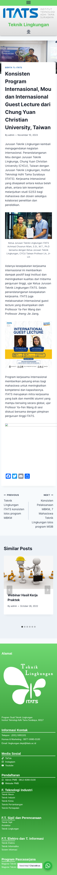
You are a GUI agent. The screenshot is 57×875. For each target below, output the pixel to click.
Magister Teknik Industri (13, 864)
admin (11, 135)
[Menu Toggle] (28, 2)
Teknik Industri (8, 797)
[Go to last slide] (9, 590)
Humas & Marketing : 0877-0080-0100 (21, 739)
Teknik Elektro (8, 843)
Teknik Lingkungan (28, 24)
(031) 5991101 (18, 735)
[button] (28, 31)
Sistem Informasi (9, 849)
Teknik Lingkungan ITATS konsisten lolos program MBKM (14, 506)
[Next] (47, 590)
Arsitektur (6, 825)
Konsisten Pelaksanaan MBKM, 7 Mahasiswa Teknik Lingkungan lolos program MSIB (42, 511)
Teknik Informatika (10, 846)
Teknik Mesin (8, 794)
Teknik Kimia (7, 801)
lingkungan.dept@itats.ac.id (22, 743)
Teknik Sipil (7, 822)
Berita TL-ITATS (13, 67)
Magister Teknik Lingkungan (14, 867)
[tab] (22, 627)
